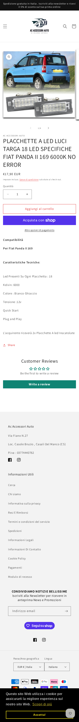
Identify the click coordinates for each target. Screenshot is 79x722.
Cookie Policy (17, 558)
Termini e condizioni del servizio (29, 522)
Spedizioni (15, 531)
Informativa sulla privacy (24, 503)
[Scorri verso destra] (48, 128)
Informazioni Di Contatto (24, 549)
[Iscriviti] (66, 611)
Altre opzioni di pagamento (39, 230)
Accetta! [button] (39, 714)
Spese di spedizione (28, 179)
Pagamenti (15, 567)
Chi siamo (14, 494)
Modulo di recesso (20, 577)
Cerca (11, 485)
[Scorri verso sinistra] (30, 128)
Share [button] (11, 345)
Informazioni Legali (20, 540)
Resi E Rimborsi (18, 512)
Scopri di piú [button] (42, 704)
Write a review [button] (39, 384)
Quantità (8, 186)
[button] (5, 26)
